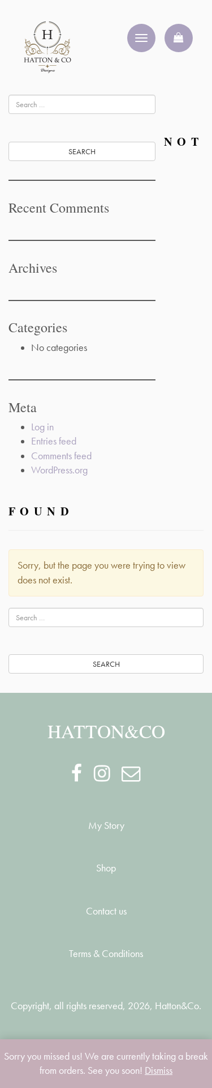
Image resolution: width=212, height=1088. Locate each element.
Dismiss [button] (158, 1070)
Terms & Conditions (106, 953)
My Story (106, 825)
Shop (106, 868)
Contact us (106, 911)
